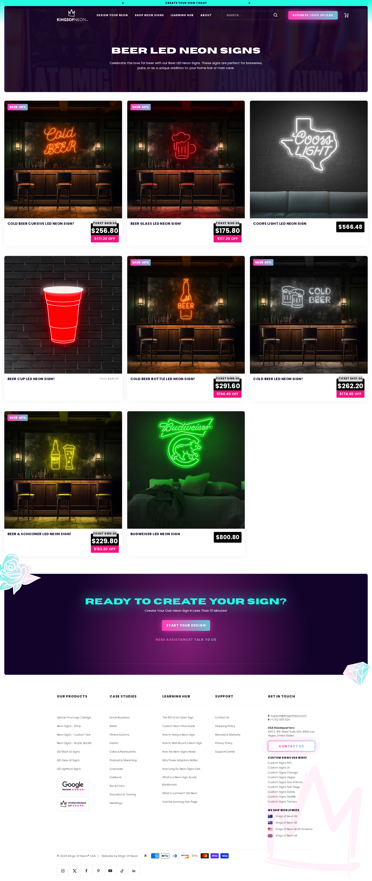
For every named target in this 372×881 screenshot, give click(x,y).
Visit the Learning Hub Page (179, 802)
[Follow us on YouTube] (110, 871)
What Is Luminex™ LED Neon (179, 793)
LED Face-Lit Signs (68, 760)
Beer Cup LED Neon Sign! (31, 379)
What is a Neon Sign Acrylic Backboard (179, 780)
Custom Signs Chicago (283, 772)
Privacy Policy (223, 743)
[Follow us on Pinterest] (98, 871)
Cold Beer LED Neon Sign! (278, 379)
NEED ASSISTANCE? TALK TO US (186, 639)
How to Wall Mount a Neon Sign (182, 743)
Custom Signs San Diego (284, 787)
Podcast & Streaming (123, 760)
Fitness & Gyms (119, 734)
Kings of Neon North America (294, 829)
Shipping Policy (225, 726)
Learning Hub (182, 15)
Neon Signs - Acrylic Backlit (74, 743)
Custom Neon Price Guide (178, 726)
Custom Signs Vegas (281, 777)
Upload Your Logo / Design (74, 717)
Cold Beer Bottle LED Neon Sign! (162, 379)
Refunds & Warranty (227, 734)
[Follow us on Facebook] (86, 871)
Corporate (116, 769)
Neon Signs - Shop (69, 726)
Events (114, 743)
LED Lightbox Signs (69, 769)
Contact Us (222, 717)
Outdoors (116, 777)
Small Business (120, 717)
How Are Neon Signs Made (179, 751)
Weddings (116, 803)
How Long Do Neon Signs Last (181, 769)
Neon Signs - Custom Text (73, 734)
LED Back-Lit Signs (68, 751)
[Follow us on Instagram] (63, 871)
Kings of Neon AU (287, 816)
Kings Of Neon (128, 856)
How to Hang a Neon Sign (178, 734)
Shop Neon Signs (149, 15)
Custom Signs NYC (280, 763)
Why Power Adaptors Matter (180, 760)
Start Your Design (186, 625)
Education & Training (123, 794)
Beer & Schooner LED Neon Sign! (39, 534)
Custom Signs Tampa (282, 801)
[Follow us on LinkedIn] (134, 871)
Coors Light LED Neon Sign (279, 224)
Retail (113, 726)
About (206, 15)
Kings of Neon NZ (286, 822)
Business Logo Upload (313, 15)
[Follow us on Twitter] (75, 871)
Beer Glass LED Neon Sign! (156, 224)
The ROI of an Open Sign (178, 717)
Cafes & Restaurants (123, 751)
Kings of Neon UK (286, 835)
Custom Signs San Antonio (285, 782)
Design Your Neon (112, 15)
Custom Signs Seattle (282, 796)
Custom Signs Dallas (281, 792)
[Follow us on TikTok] (122, 871)
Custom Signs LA (279, 767)
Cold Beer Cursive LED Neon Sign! (41, 224)
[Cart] (346, 15)
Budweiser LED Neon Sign (155, 534)
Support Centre (225, 751)
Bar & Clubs (117, 786)
